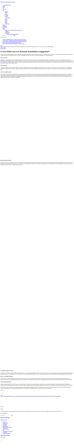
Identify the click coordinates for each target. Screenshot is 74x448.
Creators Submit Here (7, 433)
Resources (7, 33)
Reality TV (49, 396)
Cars (6, 13)
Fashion (6, 14)
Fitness (8, 17)
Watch (4, 24)
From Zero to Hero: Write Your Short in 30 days (14, 30)
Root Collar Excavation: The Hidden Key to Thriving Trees (14, 43)
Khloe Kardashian (26, 396)
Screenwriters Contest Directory (13, 34)
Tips (3, 430)
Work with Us (5, 426)
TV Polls (4, 9)
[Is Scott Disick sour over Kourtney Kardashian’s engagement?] (8, 406)
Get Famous (5, 423)
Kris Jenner (45, 396)
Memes (6, 11)
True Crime (7, 23)
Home (4, 6)
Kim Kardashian (32, 396)
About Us (4, 421)
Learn (4, 29)
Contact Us (5, 424)
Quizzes (6, 12)
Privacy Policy (5, 422)
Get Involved (5, 428)
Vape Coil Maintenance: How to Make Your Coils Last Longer (14, 39)
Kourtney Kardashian (39, 396)
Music (6, 18)
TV (3, 8)
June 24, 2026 (3, 47)
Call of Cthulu (3, 396)
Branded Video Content (7, 427)
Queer (6, 19)
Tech (6, 21)
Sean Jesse (4, 48)
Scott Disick (2, 59)
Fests (4, 28)
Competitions (7, 32)
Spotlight (6, 31)
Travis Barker (58, 396)
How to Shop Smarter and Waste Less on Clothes (12, 42)
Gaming (6, 15)
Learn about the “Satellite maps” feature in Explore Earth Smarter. (15, 40)
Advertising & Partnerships (8, 431)
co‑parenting (8, 396)
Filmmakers (5, 25)
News (4, 7)
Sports (6, 20)
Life (3, 10)
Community (5, 432)
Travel (6, 22)
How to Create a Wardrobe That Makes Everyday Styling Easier (14, 41)
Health (6, 16)
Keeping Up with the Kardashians (16, 396)
